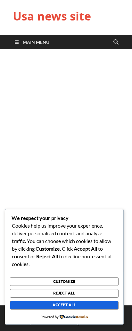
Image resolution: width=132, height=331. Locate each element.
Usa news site (52, 16)
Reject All (64, 293)
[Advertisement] (66, 128)
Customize (64, 281)
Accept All (64, 305)
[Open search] (116, 42)
